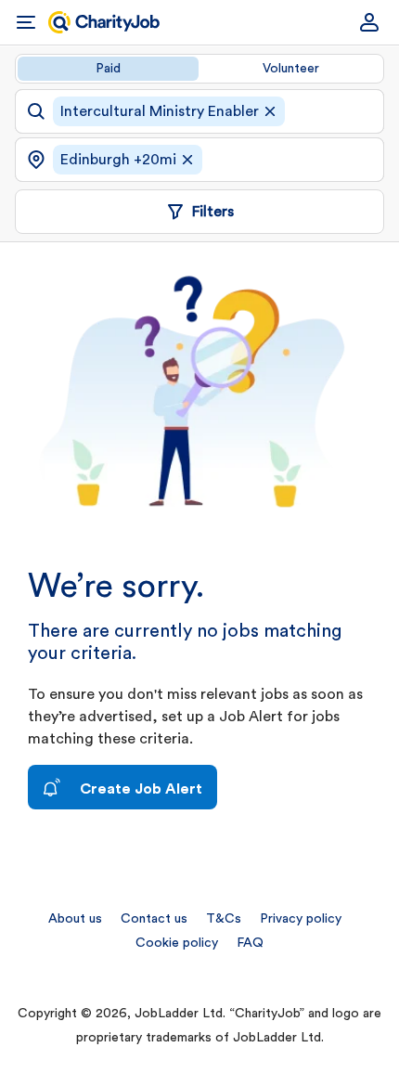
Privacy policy (300, 918)
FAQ (250, 943)
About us (75, 918)
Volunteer (291, 68)
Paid (108, 68)
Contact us (154, 918)
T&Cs (223, 918)
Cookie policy (176, 943)
